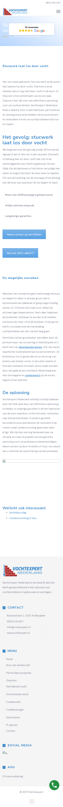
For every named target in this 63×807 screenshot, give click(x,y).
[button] (31, 29)
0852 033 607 (52, 2)
